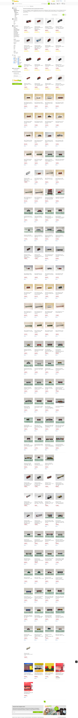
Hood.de (15, 1)
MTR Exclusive (16, 75)
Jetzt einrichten (17, 83)
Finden (20, 66)
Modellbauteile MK (16, 73)
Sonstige (16, 17)
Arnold (16, 13)
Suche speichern (25, 14)
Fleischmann (17, 14)
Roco (15, 16)
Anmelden (37, 712)
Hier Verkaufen (16, 69)
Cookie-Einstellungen (34, 717)
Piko (15, 15)
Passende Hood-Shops (17, 71)
